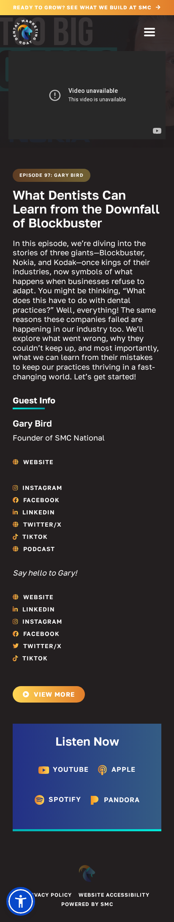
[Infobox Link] (63, 771)
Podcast (39, 548)
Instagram (42, 487)
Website (38, 461)
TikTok (35, 536)
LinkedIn (38, 512)
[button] (20, 901)
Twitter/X (42, 524)
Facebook (41, 499)
